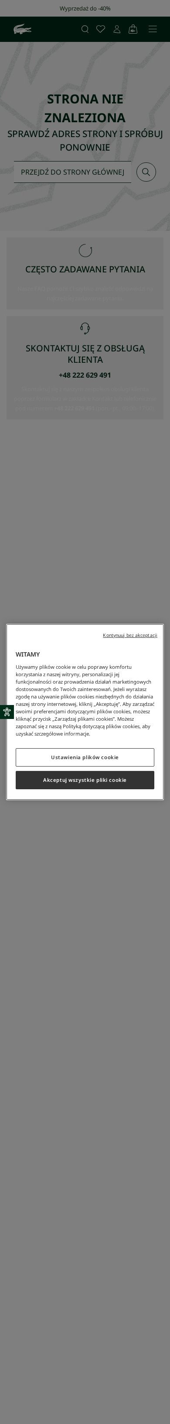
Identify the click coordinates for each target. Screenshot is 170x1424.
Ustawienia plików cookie (85, 757)
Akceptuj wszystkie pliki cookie (85, 780)
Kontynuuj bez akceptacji (130, 635)
